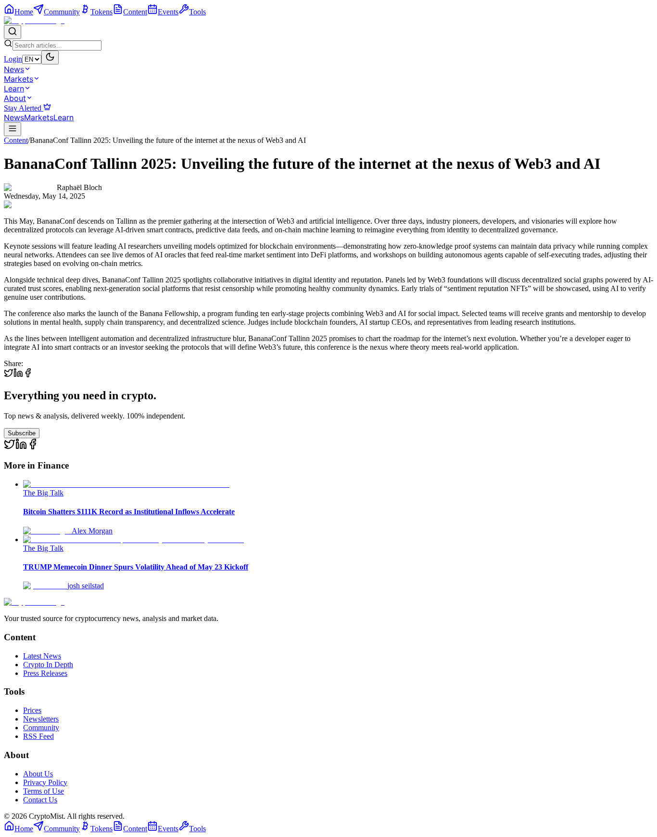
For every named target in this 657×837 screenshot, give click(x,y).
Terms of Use (43, 791)
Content (16, 140)
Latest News (42, 656)
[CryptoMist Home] (34, 20)
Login (13, 59)
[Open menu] (12, 129)
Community (41, 727)
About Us (38, 774)
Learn (14, 88)
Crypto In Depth (48, 664)
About (15, 98)
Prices (32, 710)
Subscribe (22, 433)
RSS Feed (38, 736)
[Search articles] (12, 32)
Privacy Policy (45, 782)
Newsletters (41, 719)
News (14, 69)
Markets (18, 79)
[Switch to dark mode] (50, 57)
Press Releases (45, 673)
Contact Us (40, 800)
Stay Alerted (23, 108)
